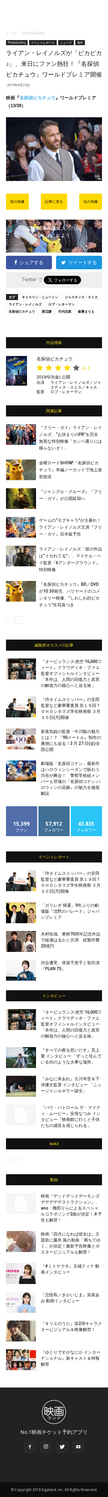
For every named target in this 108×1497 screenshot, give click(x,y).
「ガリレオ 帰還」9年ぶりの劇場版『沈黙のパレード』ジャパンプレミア (70, 911)
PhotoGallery (33, 33)
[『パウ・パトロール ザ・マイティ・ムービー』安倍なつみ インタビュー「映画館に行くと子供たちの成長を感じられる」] (21, 1115)
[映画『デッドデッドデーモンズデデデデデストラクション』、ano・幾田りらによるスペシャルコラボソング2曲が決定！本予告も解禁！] (21, 1203)
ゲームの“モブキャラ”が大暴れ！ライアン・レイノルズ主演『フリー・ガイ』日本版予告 (70, 527)
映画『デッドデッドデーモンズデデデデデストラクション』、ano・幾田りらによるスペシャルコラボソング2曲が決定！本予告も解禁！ (71, 1208)
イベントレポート (43, 42)
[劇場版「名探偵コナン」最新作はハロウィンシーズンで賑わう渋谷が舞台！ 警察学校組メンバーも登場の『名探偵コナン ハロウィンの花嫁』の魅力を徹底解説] (21, 770)
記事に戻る (54, 202)
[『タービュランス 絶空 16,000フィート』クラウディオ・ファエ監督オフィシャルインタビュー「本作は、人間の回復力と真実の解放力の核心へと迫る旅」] (21, 668)
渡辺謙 (47, 311)
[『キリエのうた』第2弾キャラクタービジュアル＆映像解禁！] (21, 1330)
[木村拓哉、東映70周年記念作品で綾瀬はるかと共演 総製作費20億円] (21, 941)
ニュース (66, 42)
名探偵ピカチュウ (38, 97)
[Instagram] (46, 1447)
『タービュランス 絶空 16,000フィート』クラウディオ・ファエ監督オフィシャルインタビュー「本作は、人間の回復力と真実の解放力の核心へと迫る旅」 (71, 673)
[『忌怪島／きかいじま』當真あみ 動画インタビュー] (21, 1302)
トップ (11, 33)
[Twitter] (62, 1447)
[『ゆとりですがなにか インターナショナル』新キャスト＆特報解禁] (21, 1359)
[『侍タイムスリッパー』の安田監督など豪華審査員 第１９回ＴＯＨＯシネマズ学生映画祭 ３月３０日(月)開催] (21, 706)
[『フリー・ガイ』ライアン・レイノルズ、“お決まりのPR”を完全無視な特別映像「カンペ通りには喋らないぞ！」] (21, 434)
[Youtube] (78, 1447)
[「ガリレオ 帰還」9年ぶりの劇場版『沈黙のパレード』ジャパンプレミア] (21, 912)
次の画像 (90, 202)
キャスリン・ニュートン (40, 297)
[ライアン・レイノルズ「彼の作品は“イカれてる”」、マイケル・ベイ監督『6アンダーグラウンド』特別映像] (21, 556)
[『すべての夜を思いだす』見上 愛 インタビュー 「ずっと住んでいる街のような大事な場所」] (21, 1057)
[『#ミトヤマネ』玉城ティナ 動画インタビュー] (21, 1273)
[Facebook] (30, 1447)
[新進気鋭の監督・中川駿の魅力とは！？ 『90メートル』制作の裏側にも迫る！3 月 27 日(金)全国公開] (21, 738)
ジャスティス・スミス (81, 297)
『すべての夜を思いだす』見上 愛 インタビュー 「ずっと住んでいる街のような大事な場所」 (71, 1056)
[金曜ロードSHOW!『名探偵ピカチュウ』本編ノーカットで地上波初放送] (21, 470)
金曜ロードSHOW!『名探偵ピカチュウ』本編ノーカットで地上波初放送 (70, 469)
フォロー (54, 808)
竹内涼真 (64, 311)
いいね (22, 808)
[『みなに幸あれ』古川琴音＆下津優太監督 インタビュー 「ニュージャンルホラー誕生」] (21, 1086)
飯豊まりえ (86, 311)
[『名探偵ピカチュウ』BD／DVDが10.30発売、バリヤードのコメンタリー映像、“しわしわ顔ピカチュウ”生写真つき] (21, 591)
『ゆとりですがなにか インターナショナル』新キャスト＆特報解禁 (70, 1358)
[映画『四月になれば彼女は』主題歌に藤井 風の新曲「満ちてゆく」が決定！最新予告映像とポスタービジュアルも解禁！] (21, 1241)
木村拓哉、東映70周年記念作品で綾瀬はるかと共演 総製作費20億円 (70, 940)
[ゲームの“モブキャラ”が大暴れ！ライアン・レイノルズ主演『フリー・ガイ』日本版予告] (21, 527)
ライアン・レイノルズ (25, 304)
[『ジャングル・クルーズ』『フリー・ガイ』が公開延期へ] (21, 498)
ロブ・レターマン (61, 304)
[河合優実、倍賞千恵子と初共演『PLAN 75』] (21, 970)
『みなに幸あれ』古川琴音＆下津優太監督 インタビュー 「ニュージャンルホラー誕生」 (71, 1084)
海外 (80, 42)
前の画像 (17, 202)
